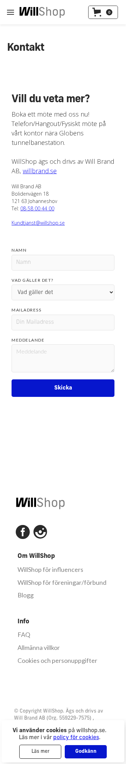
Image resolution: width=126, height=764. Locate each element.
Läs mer (40, 751)
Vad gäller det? (33, 280)
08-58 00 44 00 (37, 208)
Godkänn (86, 751)
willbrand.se (40, 171)
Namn (19, 250)
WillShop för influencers (50, 569)
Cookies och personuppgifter (57, 660)
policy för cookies (76, 738)
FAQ (24, 634)
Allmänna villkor (39, 647)
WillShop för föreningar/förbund (62, 582)
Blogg (26, 595)
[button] (103, 12)
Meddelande (28, 340)
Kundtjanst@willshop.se (38, 222)
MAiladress (26, 310)
